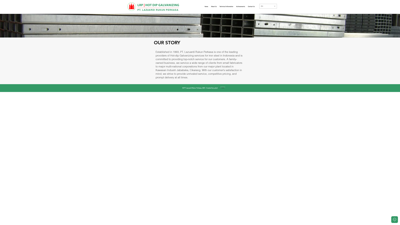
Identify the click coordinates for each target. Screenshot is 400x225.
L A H (216, 88)
